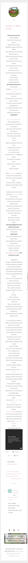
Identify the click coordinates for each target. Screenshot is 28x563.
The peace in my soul (12, 252)
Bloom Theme (19, 551)
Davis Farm (14, 12)
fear (15, 154)
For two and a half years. (14, 119)
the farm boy (12, 173)
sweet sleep (15, 194)
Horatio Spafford (11, 411)
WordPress (12, 556)
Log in (17, 556)
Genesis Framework (14, 553)
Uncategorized (12, 464)
